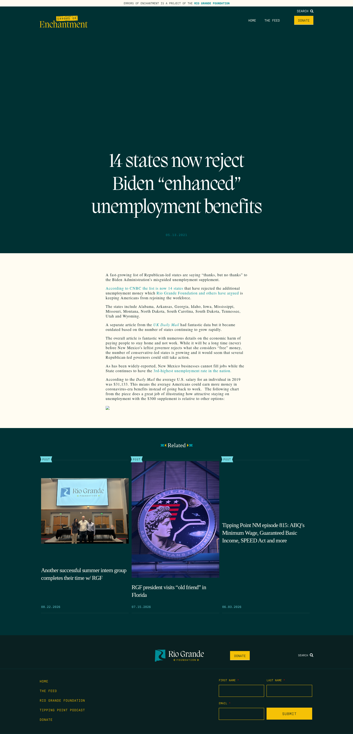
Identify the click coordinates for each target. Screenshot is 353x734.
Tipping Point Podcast (62, 710)
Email (225, 703)
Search (303, 11)
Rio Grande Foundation (212, 3)
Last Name (276, 680)
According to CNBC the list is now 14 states (144, 288)
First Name (229, 680)
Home (252, 20)
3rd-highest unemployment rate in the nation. (192, 370)
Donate (304, 20)
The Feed (272, 20)
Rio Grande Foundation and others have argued (198, 292)
